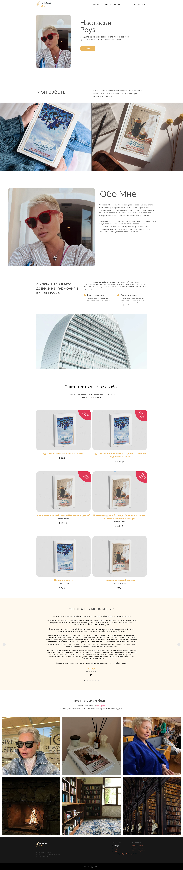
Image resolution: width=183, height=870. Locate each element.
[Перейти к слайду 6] (92, 680)
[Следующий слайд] (178, 644)
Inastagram (115, 849)
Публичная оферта (137, 846)
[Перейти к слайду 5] (90, 680)
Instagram (115, 4)
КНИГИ (105, 4)
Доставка (134, 854)
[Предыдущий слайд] (4, 644)
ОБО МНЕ (97, 4)
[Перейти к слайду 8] (95, 680)
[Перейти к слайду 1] (84, 680)
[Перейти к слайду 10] (98, 680)
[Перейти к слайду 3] (87, 680)
